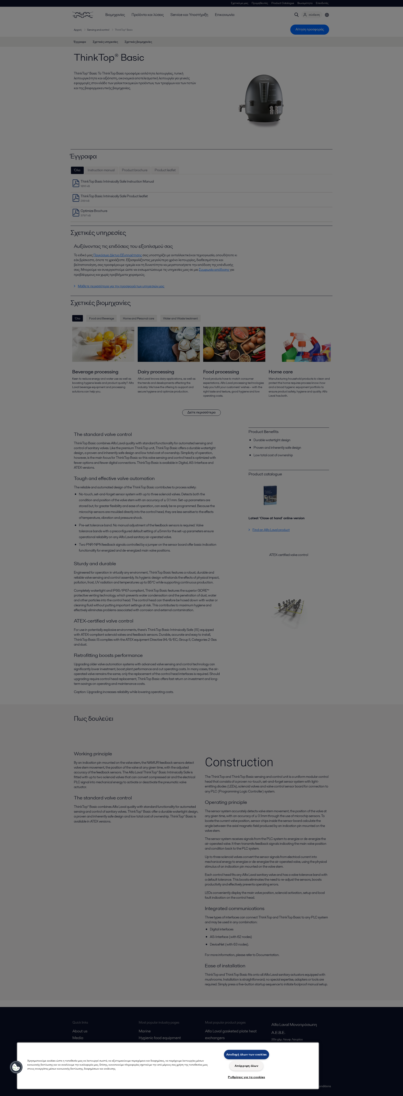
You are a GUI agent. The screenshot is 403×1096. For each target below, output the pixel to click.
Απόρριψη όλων (246, 1066)
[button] (16, 1067)
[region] (168, 1065)
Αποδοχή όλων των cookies (246, 1054)
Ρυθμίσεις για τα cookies (246, 1077)
